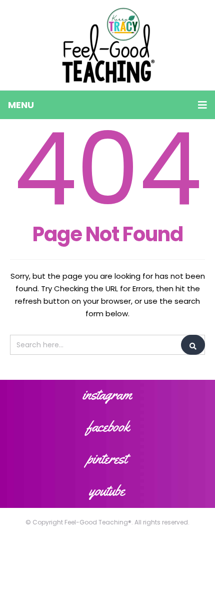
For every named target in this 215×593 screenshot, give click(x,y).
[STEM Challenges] (108, 45)
